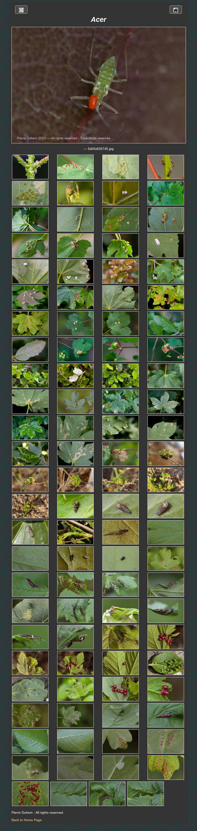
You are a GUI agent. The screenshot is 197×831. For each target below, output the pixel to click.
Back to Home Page (27, 820)
